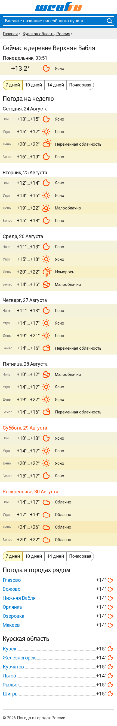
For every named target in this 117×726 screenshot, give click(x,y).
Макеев (11, 625)
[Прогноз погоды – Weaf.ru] (58, 7)
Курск (9, 649)
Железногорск (19, 658)
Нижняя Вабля (19, 598)
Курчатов (13, 667)
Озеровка (13, 616)
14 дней (55, 85)
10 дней (33, 85)
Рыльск (11, 685)
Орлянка (12, 607)
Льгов (9, 676)
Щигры (11, 694)
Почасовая (80, 85)
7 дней (12, 85)
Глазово (12, 580)
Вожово (11, 589)
